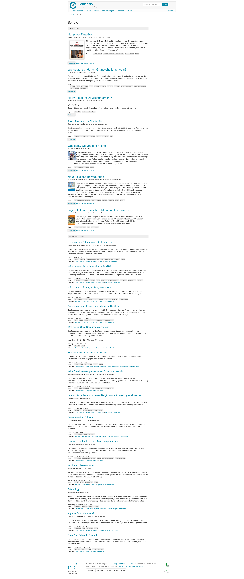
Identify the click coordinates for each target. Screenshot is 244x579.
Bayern (82, 482)
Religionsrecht (85, 280)
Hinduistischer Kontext (106, 530)
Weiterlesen (71, 63)
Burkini (118, 259)
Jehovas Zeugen (113, 299)
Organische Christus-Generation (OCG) (113, 53)
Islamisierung (94, 227)
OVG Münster (123, 280)
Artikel (88, 10)
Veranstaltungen (108, 10)
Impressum (90, 570)
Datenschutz (100, 570)
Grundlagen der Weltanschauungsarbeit (94, 436)
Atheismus (77, 280)
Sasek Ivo (131, 53)
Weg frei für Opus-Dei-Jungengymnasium (88, 326)
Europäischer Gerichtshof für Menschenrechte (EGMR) (100, 259)
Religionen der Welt (92, 261)
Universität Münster (120, 458)
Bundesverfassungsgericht (88, 136)
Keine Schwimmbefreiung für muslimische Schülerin (94, 305)
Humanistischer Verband (112, 280)
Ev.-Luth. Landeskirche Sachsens (130, 566)
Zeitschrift (120, 10)
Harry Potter (78, 112)
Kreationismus (78, 434)
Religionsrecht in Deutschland (105, 301)
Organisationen (79, 261)
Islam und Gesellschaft (111, 261)
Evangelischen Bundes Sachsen (124, 563)
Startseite (72, 15)
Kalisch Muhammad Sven (89, 458)
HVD (96, 410)
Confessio (85, 3)
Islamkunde (78, 458)
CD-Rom (104, 200)
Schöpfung (91, 434)
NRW (102, 280)
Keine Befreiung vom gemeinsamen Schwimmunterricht (95, 371)
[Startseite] (74, 5)
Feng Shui (77, 549)
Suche (123, 570)
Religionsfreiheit (97, 53)
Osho (122, 86)
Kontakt (109, 570)
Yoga (83, 528)
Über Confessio (77, 10)
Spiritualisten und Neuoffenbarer (118, 367)
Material (99, 200)
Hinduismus (89, 528)
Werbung (84, 506)
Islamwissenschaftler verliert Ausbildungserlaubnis (93, 441)
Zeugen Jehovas (103, 299)
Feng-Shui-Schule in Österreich (83, 535)
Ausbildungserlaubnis (108, 458)
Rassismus (83, 227)
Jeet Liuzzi (117, 86)
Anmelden (170, 10)
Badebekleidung (109, 320)
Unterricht (111, 200)
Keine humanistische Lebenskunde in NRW (89, 266)
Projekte (96, 10)
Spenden (116, 570)
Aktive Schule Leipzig (100, 86)
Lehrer (91, 86)
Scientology (73, 489)
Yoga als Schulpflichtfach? (81, 513)
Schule (137, 53)
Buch (83, 112)
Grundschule (84, 86)
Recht (97, 136)
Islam (111, 136)
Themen (77, 301)
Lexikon (129, 10)
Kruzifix (77, 482)
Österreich (100, 549)
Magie (93, 112)
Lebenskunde (132, 280)
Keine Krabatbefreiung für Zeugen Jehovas (89, 287)
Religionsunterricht (88, 410)
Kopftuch (77, 136)
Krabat (90, 299)
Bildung (87, 167)
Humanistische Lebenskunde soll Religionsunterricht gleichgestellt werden (104, 395)
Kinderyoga (78, 528)
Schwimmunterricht (80, 259)
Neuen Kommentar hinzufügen (85, 63)
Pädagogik (110, 86)
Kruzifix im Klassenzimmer (81, 465)
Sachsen (91, 506)
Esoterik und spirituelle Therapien (96, 551)
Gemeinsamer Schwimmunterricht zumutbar (90, 242)
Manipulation (83, 88)
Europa (94, 549)
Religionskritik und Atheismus (95, 282)
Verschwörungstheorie (140, 86)
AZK (126, 53)
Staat (102, 136)
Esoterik (72, 86)
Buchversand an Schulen (80, 417)
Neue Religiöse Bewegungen (82, 200)
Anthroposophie (79, 364)
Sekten (117, 200)
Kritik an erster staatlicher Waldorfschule (88, 352)
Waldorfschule (88, 364)
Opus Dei (77, 345)
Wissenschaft (129, 86)
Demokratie (85, 301)
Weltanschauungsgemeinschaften (96, 367)
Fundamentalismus (113, 436)
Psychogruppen (113, 509)
